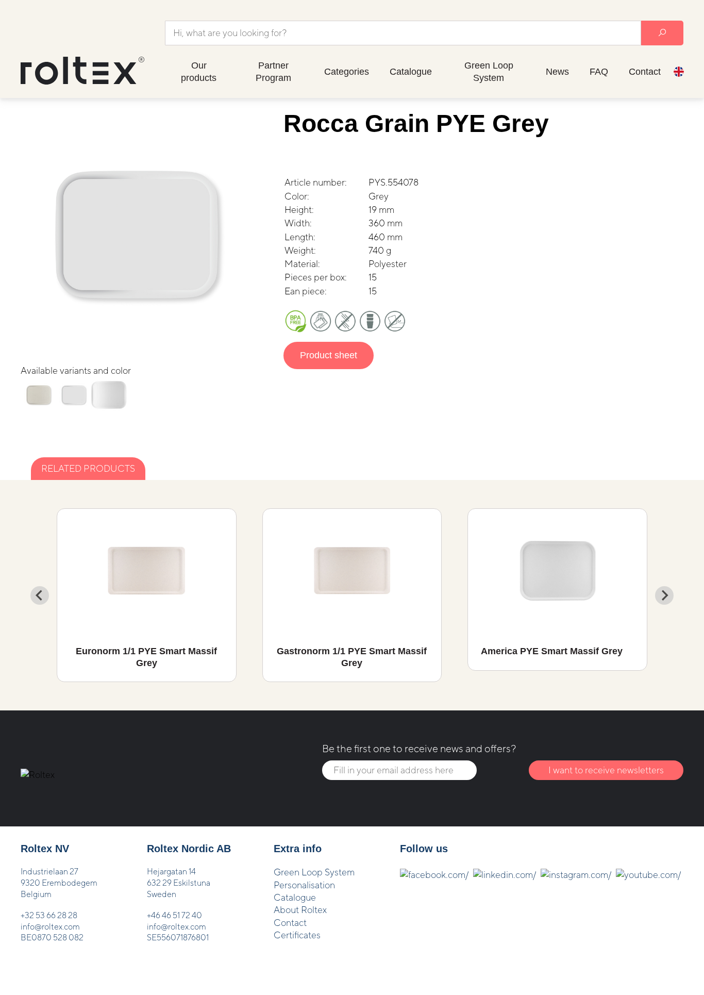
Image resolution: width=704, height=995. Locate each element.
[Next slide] (664, 595)
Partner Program (273, 71)
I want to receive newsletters (606, 770)
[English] (678, 73)
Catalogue (411, 72)
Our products (198, 71)
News (557, 72)
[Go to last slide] (39, 595)
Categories (346, 72)
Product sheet (328, 355)
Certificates (297, 935)
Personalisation (304, 885)
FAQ (599, 72)
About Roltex (300, 909)
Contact (645, 72)
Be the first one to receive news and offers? (419, 748)
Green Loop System (488, 71)
